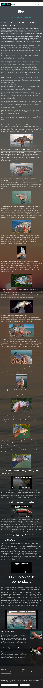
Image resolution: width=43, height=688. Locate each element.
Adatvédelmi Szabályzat (6, 671)
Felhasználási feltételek (6, 673)
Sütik (28, 677)
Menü (40, 4)
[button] (36, 4)
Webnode (20, 677)
